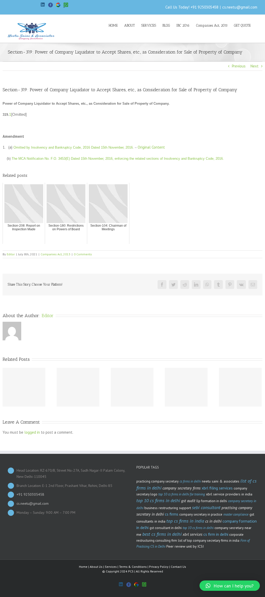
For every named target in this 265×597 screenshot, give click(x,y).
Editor (11, 254)
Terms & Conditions (133, 567)
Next (255, 66)
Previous (239, 66)
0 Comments (83, 254)
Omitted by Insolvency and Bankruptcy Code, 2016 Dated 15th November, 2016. (73, 147)
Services (111, 567)
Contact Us (178, 567)
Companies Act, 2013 (55, 254)
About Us (96, 567)
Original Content (151, 147)
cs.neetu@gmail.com (239, 7)
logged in (32, 432)
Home (83, 567)
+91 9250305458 (204, 7)
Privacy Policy (158, 567)
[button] (230, 585)
